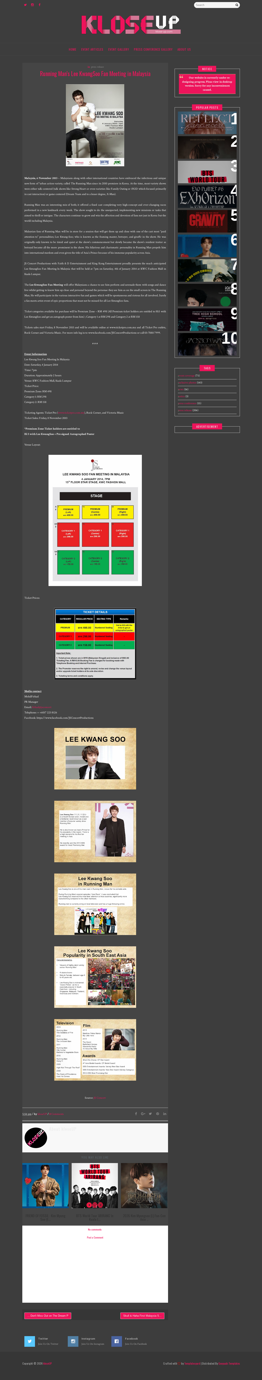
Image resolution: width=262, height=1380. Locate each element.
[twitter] (25, 5)
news (181, 389)
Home (72, 49)
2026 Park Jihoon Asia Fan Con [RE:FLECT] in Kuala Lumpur (205, 120)
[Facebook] (136, 1114)
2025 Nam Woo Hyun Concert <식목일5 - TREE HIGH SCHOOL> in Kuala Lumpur (206, 319)
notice (181, 396)
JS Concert (100, 1098)
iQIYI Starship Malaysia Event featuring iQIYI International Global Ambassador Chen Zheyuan (204, 297)
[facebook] (40, 5)
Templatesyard (192, 1363)
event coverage (186, 376)
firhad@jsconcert (41, 707)
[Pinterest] (158, 1114)
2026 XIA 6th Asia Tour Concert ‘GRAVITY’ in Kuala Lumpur (207, 218)
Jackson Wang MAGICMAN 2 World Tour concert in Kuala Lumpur (205, 343)
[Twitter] (150, 1114)
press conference (187, 403)
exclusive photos (187, 382)
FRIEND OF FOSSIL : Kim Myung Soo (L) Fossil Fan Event (207, 243)
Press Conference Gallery (153, 49)
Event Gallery (118, 49)
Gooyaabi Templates (229, 1363)
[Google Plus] (143, 1114)
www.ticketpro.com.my (71, 413)
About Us (184, 49)
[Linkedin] (165, 1114)
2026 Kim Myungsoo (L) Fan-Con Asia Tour (206, 144)
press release (97, 67)
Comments (56, 1114)
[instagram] (32, 5)
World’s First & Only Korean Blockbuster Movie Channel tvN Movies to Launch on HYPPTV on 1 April (207, 272)
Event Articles (92, 49)
